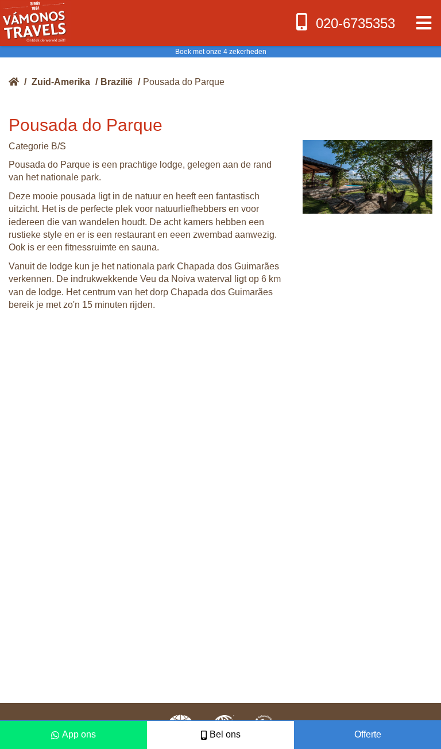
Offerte (367, 734)
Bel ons (225, 734)
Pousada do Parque (184, 82)
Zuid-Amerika (61, 82)
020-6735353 (355, 23)
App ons (79, 734)
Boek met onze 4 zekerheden (220, 52)
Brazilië (116, 82)
